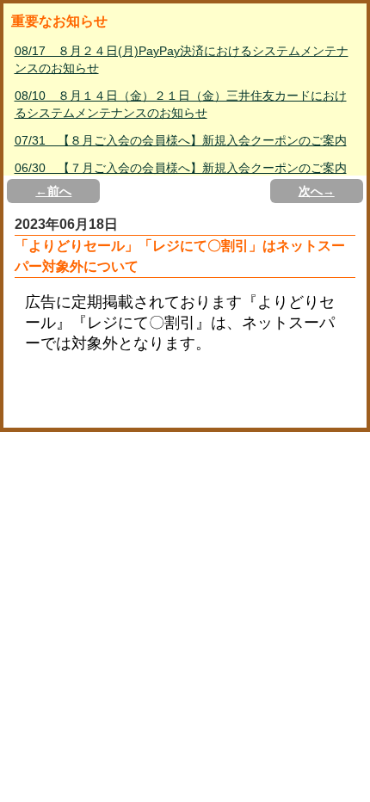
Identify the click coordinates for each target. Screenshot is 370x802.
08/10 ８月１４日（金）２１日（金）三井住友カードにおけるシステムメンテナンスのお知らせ (181, 104)
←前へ (53, 191)
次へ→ (317, 191)
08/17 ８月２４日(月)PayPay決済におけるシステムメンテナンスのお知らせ (181, 59)
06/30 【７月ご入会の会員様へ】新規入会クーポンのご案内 (181, 168)
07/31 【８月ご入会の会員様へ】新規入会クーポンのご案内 (181, 140)
